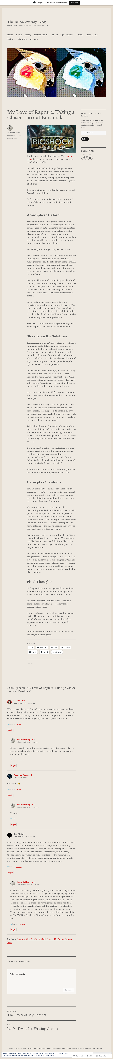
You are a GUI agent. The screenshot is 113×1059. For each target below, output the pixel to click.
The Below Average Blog (26, 22)
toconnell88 (19, 701)
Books (19, 35)
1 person (19, 724)
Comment (68, 990)
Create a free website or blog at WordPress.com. (46, 1049)
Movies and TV (41, 35)
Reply (10, 730)
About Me (22, 39)
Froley (28, 35)
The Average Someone (62, 35)
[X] (84, 157)
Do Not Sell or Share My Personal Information (84, 1049)
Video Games (92, 35)
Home (10, 35)
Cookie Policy (49, 1055)
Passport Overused (22, 775)
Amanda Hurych (13, 133)
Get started (74, 3)
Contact (34, 39)
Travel (79, 35)
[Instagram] (90, 157)
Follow (85, 139)
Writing (11, 39)
